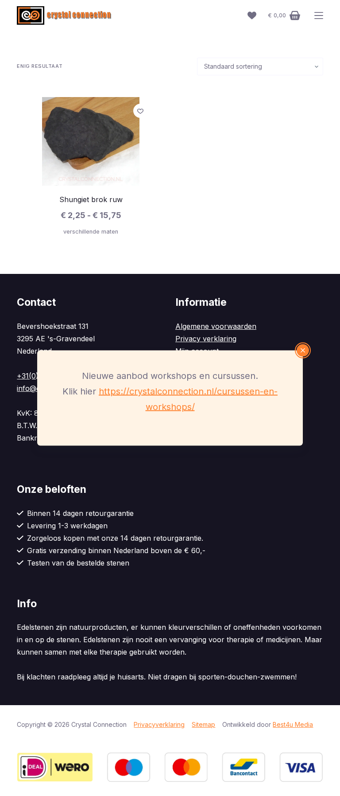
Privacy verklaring (205, 338)
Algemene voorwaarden (215, 326)
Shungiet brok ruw (91, 199)
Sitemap (203, 724)
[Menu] (318, 15)
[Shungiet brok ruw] (90, 141)
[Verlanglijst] (251, 15)
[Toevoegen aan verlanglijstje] (140, 111)
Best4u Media (293, 724)
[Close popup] (303, 350)
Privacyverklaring (159, 724)
